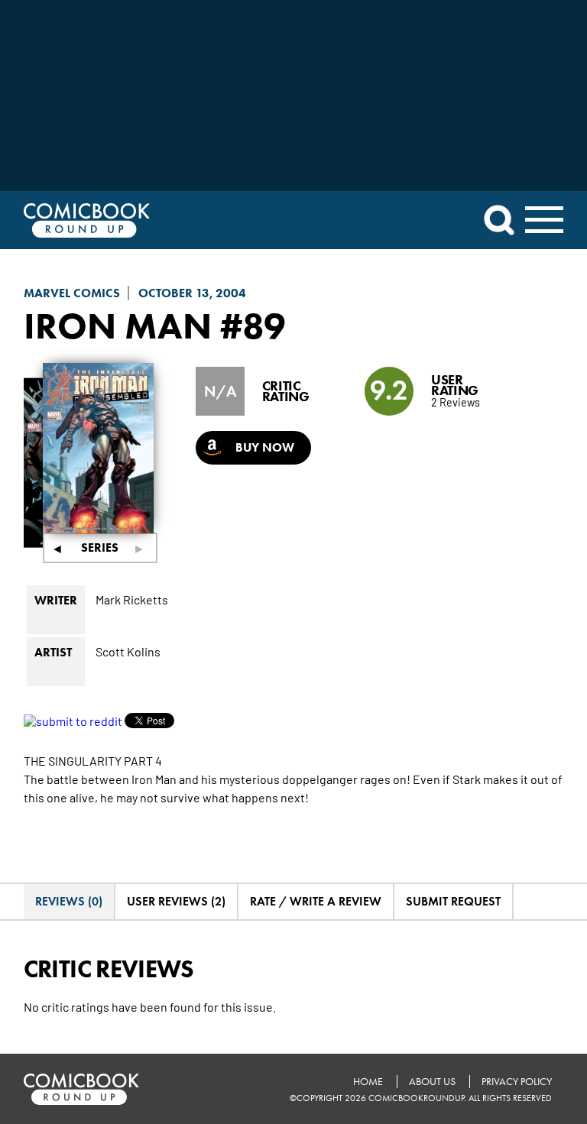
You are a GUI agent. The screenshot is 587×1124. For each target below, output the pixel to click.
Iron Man (118, 325)
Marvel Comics (72, 293)
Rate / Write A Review (315, 901)
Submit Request (453, 901)
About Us (432, 1081)
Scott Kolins (128, 651)
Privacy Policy (517, 1081)
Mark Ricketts (132, 599)
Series (99, 547)
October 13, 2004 (192, 293)
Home (368, 1081)
